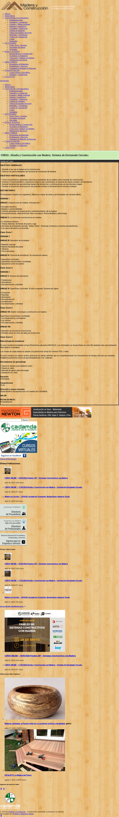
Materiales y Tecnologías (18, 35)
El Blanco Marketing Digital (23, 814)
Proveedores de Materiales (19, 64)
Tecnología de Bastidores (18, 56)
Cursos (11, 39)
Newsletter (13, 49)
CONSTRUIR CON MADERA (17, 18)
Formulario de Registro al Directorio (22, 68)
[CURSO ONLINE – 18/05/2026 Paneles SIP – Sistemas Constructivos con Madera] (8, 473)
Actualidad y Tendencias (18, 28)
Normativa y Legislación (18, 22)
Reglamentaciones (16, 20)
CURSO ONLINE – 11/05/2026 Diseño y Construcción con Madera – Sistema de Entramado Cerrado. (43, 487)
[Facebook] (1, 789)
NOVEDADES (10, 43)
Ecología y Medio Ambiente (19, 24)
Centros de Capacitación (18, 37)
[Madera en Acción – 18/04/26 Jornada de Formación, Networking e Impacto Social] (8, 593)
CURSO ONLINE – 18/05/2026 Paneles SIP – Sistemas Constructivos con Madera (36, 478)
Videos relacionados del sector (20, 33)
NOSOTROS (10, 16)
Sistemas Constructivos (17, 26)
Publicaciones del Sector (18, 60)
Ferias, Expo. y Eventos (18, 45)
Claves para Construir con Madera (21, 58)
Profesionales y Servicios (18, 66)
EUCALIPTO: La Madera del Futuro (18, 775)
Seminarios (13, 41)
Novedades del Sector (17, 47)
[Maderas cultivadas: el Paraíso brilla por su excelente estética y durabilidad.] (35, 719)
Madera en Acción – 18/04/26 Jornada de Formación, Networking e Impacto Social (37, 496)
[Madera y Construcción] (38, 10)
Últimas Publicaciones (8, 459)
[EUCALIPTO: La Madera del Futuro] (35, 771)
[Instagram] (4, 789)
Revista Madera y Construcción (20, 54)
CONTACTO (10, 77)
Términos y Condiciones (18, 75)
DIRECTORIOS (11, 62)
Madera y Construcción (17, 812)
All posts (20, 606)
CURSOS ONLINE (12, 70)
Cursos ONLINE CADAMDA (8, 606)
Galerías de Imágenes (17, 31)
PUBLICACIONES (12, 52)
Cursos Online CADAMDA (19, 73)
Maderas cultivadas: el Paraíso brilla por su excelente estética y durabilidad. (35, 723)
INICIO (7, 14)
